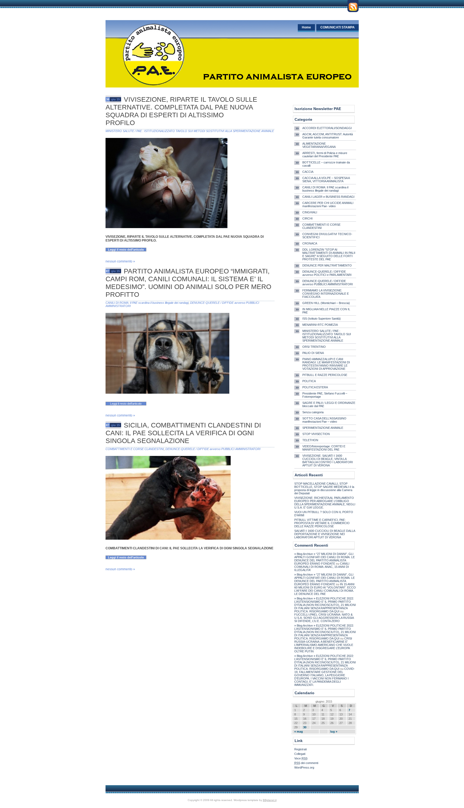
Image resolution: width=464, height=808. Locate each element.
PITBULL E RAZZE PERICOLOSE (324, 374)
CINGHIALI (309, 212)
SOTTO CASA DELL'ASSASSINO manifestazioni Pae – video (324, 420)
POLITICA (309, 381)
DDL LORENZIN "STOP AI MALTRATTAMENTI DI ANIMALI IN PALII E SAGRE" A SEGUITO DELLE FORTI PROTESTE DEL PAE (328, 254)
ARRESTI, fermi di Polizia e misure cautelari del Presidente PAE (324, 154)
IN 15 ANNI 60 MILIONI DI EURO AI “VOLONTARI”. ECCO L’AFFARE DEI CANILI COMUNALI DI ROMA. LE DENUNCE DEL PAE (325, 589)
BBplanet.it (270, 800)
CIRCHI (307, 218)
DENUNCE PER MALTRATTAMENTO (327, 265)
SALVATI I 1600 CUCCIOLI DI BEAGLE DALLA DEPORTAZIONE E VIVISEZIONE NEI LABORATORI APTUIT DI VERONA (324, 534)
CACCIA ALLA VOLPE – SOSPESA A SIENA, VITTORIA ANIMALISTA (326, 179)
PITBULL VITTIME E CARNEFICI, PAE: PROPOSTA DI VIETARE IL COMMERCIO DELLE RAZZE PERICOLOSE (322, 523)
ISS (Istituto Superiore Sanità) (321, 318)
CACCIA (307, 171)
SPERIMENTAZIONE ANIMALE (322, 427)
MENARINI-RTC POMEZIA (320, 324)
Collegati (299, 753)
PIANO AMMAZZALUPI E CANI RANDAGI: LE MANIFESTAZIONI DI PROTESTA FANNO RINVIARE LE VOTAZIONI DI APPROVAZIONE (326, 363)
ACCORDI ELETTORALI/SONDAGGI (327, 128)
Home (306, 27)
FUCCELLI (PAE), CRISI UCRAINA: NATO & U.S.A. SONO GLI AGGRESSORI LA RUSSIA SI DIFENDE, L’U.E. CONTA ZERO (324, 618)
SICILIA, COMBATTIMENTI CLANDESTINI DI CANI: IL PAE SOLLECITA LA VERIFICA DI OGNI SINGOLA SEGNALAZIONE (183, 432)
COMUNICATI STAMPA (337, 27)
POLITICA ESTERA (315, 387)
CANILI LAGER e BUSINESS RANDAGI (328, 196)
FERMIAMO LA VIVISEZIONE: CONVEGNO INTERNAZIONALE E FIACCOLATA (325, 293)
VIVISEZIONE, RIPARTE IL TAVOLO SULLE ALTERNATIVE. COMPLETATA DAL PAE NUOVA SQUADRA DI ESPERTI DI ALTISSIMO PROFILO (181, 111)
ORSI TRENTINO (314, 346)
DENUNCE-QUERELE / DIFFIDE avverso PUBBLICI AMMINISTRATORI (212, 449)
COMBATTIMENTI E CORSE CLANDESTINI (135, 449)
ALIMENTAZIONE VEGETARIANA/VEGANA (319, 145)
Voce (300, 758)
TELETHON (310, 440)
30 (304, 727)
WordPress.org (304, 767)
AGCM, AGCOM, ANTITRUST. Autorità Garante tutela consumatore (327, 136)
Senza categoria (313, 412)
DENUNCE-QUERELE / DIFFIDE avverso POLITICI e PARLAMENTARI (326, 273)
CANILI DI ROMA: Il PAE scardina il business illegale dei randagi (147, 302)
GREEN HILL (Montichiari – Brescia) (326, 303)
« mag (298, 731)
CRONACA (309, 243)
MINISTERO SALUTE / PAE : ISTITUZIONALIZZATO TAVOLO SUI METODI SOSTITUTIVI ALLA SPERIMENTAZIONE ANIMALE (190, 131)
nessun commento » (120, 261)
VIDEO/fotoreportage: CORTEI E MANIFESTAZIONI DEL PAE (323, 448)
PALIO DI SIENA (313, 352)
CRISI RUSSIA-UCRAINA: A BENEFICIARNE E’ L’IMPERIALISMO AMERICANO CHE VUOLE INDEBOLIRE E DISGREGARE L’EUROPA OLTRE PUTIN (323, 645)
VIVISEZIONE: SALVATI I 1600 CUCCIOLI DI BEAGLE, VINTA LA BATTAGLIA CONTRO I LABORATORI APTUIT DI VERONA (327, 460)
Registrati (300, 749)
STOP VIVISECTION (316, 434)
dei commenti (306, 763)
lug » (333, 731)
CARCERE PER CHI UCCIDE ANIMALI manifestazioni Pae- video (327, 204)
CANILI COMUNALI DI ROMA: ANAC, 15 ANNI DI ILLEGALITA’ (321, 567)
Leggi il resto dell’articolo (126, 249)
